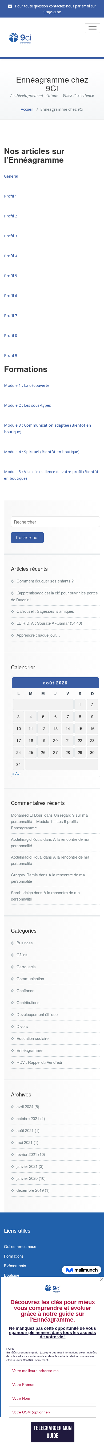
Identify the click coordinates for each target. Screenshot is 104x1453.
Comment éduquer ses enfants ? (45, 581)
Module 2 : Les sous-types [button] (27, 405)
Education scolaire (33, 1038)
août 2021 (25, 1130)
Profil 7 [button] (10, 315)
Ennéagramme (29, 1050)
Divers (22, 1026)
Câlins (22, 954)
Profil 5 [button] (10, 275)
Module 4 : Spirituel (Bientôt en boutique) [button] (41, 451)
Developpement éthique (37, 1014)
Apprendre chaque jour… (38, 635)
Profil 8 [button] (10, 335)
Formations (14, 1256)
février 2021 (27, 1154)
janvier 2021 (27, 1166)
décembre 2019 (30, 1190)
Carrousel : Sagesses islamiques (45, 611)
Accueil (27, 109)
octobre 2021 (28, 1118)
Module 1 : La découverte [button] (26, 385)
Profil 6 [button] (10, 295)
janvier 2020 (27, 1178)
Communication (30, 978)
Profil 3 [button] (10, 236)
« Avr (16, 773)
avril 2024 (25, 1106)
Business (25, 942)
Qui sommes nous (20, 1246)
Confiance (25, 990)
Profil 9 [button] (10, 355)
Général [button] (11, 176)
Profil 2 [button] (10, 216)
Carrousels (26, 966)
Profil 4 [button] (10, 256)
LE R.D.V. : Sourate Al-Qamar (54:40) (49, 623)
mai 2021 (25, 1142)
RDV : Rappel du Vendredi (39, 1062)
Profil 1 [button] (10, 196)
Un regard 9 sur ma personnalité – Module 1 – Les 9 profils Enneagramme (49, 821)
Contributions (28, 1002)
